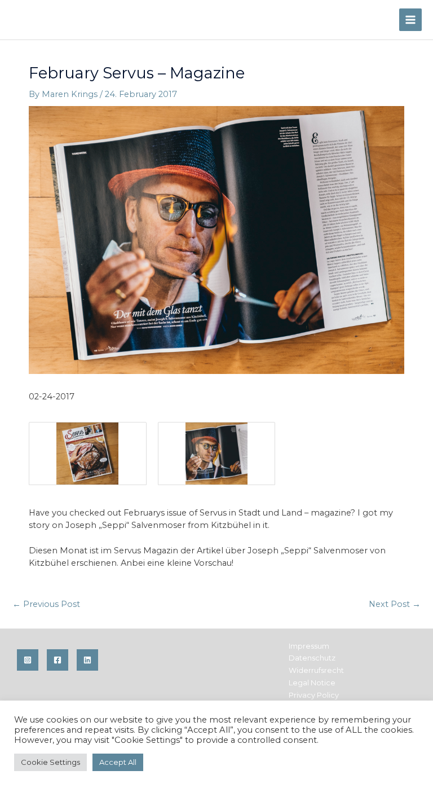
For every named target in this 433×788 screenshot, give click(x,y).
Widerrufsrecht (316, 670)
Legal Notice (312, 683)
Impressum (309, 646)
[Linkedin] (87, 660)
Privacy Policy (314, 695)
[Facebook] (57, 660)
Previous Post (46, 604)
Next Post (395, 604)
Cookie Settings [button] (50, 762)
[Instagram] (27, 660)
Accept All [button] (117, 762)
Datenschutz (312, 658)
